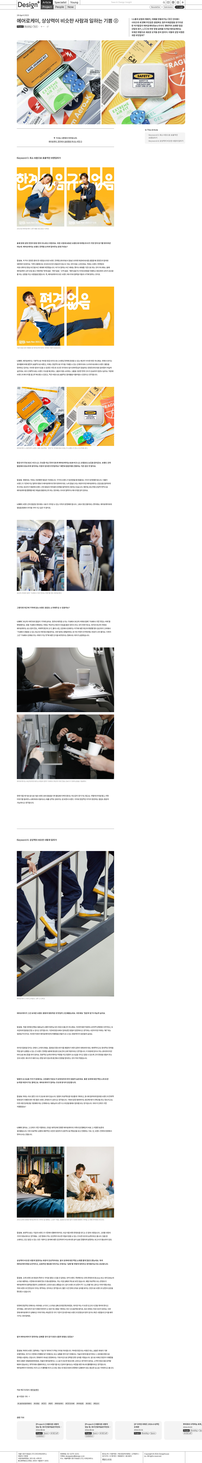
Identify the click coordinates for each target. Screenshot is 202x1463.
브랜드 (89, 1403)
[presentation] (26, 1430)
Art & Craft (54, 1433)
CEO (44, 1403)
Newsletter (155, 7)
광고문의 (129, 1456)
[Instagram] (178, 2)
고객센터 (135, 1454)
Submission (168, 7)
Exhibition (40, 1436)
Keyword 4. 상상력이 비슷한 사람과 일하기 (166, 141)
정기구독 (105, 1456)
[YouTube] (168, 2)
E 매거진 (113, 1456)
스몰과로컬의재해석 (25, 1403)
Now (71, 7)
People (59, 7)
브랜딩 (37, 1403)
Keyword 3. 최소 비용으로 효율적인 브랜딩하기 (163, 136)
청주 (51, 1403)
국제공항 (80, 1403)
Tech (35, 26)
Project (47, 7)
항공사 (97, 1403)
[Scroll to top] (199, 1460)
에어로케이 (35, 1390)
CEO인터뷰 (70, 1403)
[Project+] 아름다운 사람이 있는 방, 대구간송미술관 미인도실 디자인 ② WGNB (49, 1427)
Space (46, 1433)
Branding (28, 26)
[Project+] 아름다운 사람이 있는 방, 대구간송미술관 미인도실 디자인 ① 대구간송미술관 (98, 1427)
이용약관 (113, 1454)
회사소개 (105, 1454)
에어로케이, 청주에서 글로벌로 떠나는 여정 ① (65, 141)
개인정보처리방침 (124, 1454)
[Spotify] (173, 2)
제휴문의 (121, 1456)
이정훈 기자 (23, 1396)
